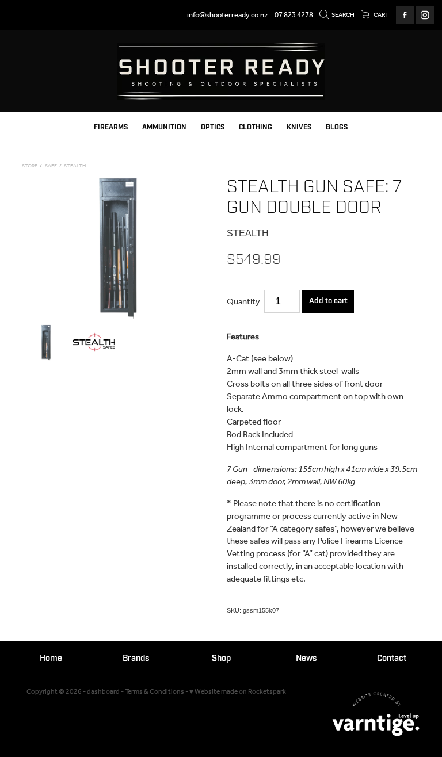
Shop (221, 658)
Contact (391, 658)
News (306, 658)
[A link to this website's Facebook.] (405, 15)
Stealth (75, 166)
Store (29, 166)
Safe (51, 166)
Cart (380, 15)
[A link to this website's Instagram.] (425, 15)
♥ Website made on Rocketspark (237, 691)
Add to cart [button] (328, 300)
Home (51, 658)
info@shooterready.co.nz (227, 15)
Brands (136, 658)
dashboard (103, 691)
